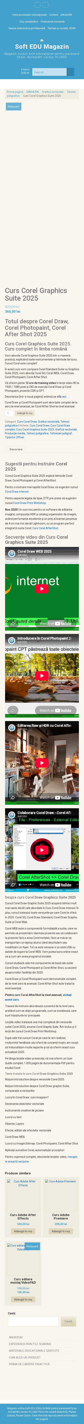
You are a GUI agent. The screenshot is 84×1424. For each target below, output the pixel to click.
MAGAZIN (66, 14)
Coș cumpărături (29, 21)
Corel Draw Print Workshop (29, 503)
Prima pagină (15, 91)
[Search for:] (49, 72)
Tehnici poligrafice (37, 433)
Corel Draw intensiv (17, 491)
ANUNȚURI (16, 1337)
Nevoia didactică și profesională (27, 28)
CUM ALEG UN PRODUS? (24, 1357)
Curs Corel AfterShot (45, 528)
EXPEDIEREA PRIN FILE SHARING (30, 1344)
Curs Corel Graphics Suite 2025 (35, 429)
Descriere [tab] (16, 449)
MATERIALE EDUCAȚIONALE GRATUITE (34, 1350)
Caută (11, 1313)
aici (64, 396)
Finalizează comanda (53, 21)
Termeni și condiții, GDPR (62, 28)
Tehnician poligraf (61, 433)
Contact (53, 14)
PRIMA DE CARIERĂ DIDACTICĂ (29, 1364)
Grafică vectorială (52, 91)
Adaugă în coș (24, 413)
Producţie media (15, 433)
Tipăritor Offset (14, 437)
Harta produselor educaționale (29, 14)
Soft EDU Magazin (42, 46)
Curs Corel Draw (27, 421)
